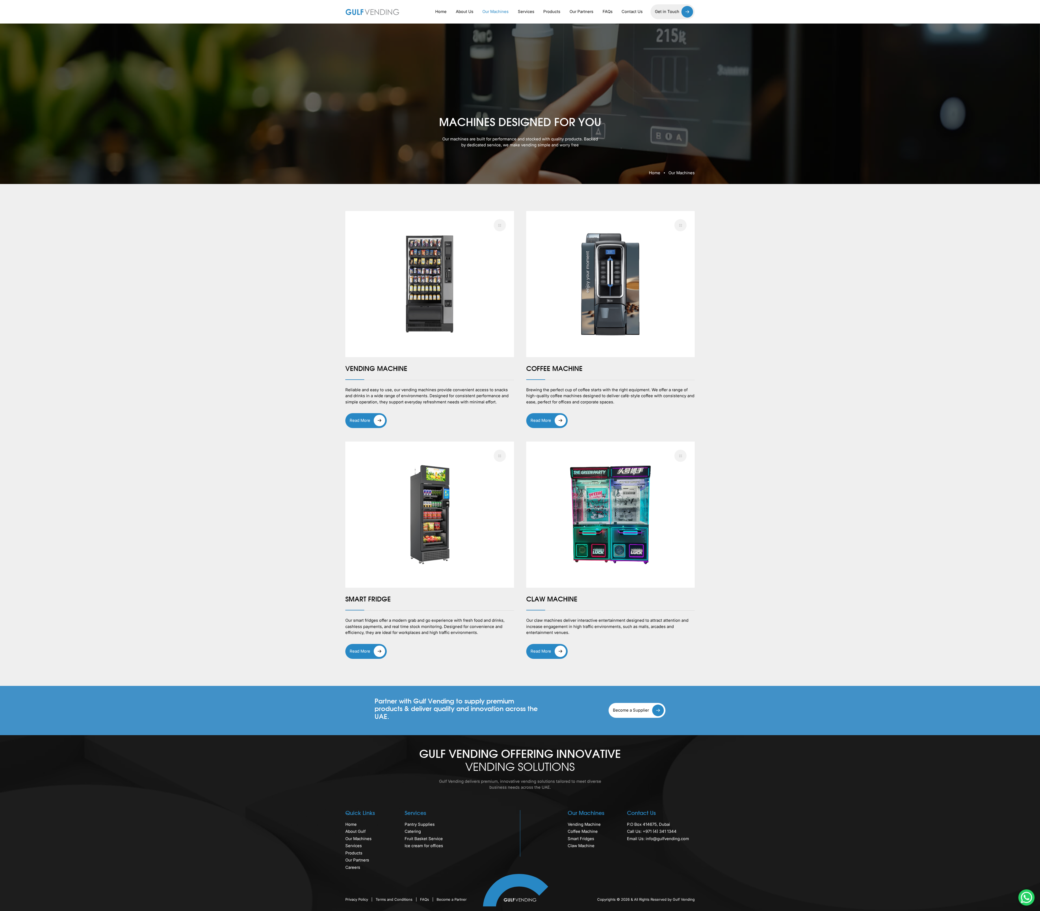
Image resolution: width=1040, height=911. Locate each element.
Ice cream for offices (424, 845)
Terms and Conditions (395, 899)
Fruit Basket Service (424, 838)
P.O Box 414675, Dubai (648, 824)
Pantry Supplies (420, 824)
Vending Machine (584, 824)
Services (526, 11)
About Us (464, 11)
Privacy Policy (357, 899)
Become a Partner (452, 899)
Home (441, 11)
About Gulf (355, 831)
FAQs (608, 11)
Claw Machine (581, 845)
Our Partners (581, 11)
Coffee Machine (583, 831)
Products (551, 11)
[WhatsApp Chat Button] (1026, 897)
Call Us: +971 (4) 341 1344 (652, 831)
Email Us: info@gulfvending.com (658, 838)
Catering (413, 831)
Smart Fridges (581, 838)
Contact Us (632, 11)
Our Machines (495, 11)
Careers (352, 867)
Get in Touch (667, 11)
